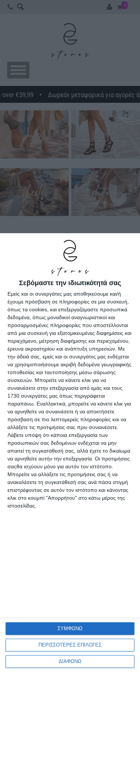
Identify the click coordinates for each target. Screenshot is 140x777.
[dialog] (70, 505)
